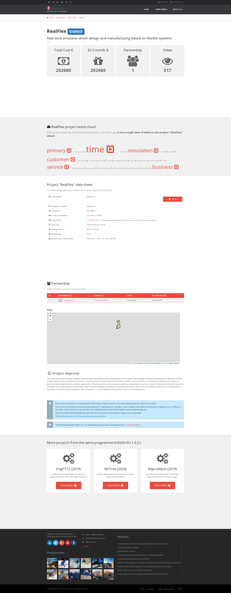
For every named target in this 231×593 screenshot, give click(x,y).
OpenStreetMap (148, 363)
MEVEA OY (68, 300)
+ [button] (50, 315)
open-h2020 (161, 9)
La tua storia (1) (177, 2)
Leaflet (134, 363)
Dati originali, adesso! (126, 551)
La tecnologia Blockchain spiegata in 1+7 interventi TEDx (140, 555)
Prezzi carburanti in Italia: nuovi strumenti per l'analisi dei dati (143, 574)
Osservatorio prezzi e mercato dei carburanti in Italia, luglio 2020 (144, 566)
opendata (150, 589)
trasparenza (60, 17)
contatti (180, 589)
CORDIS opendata (132, 425)
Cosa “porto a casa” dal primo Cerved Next (134, 570)
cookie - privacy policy (165, 589)
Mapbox (177, 363)
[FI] (94, 206)
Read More (67, 485)
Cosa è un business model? (128, 547)
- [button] (50, 319)
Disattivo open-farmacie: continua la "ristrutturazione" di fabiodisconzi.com (149, 563)
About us (177, 9)
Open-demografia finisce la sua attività (133, 559)
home (146, 9)
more (173, 199)
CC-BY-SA (164, 363)
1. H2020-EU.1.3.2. (94, 220)
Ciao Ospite (163, 2)
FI (101, 300)
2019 (89, 234)
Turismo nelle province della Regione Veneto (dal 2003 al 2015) (142, 544)
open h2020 (72, 17)
